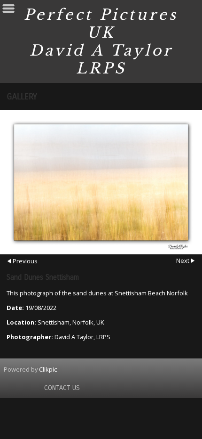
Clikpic (48, 369)
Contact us (62, 388)
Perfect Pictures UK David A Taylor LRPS (101, 41)
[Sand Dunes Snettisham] (101, 182)
